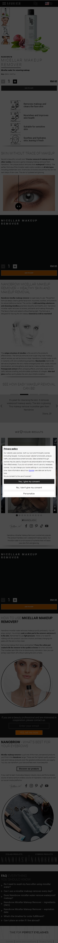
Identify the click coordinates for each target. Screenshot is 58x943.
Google (31, 470)
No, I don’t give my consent (29, 487)
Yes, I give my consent (29, 481)
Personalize (29, 493)
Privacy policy (11, 448)
